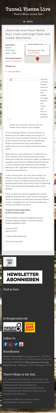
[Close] (46, 44)
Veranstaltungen (33, 53)
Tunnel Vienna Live (28, 9)
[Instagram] (10, 344)
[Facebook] (5, 344)
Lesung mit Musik (13, 71)
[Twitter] (16, 344)
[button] (37, 59)
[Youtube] (21, 344)
